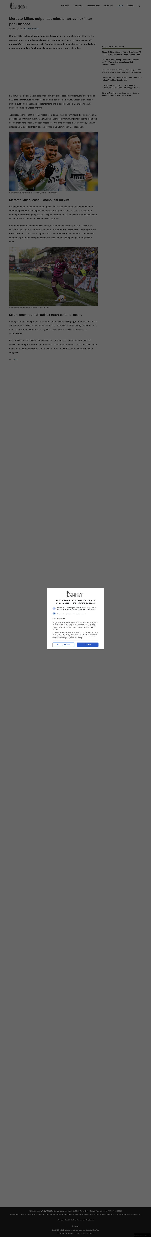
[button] (75, 618)
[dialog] (75, 618)
